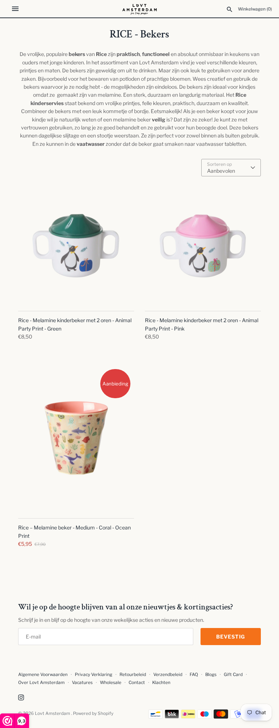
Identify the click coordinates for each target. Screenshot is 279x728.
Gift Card (233, 674)
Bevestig (230, 636)
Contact (137, 682)
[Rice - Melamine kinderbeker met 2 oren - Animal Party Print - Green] (76, 245)
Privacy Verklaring (93, 674)
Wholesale (110, 682)
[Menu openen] (15, 9)
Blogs (211, 674)
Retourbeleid (133, 674)
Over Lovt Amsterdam (41, 682)
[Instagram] (21, 698)
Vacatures (82, 682)
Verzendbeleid (167, 674)
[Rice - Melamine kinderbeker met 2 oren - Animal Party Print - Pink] (203, 245)
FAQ (194, 674)
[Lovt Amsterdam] (139, 8)
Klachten (161, 682)
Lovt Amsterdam (53, 713)
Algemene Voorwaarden (43, 674)
